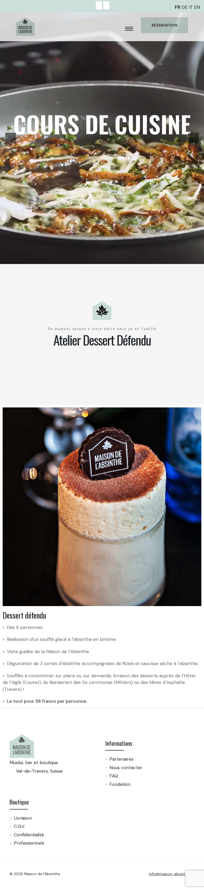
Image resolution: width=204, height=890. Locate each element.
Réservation (164, 25)
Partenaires (121, 759)
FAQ (113, 776)
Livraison (23, 818)
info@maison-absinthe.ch (171, 873)
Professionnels (29, 843)
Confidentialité (29, 835)
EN (197, 7)
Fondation (119, 784)
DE (185, 7)
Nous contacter (125, 767)
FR (177, 7)
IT (191, 7)
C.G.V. (19, 826)
